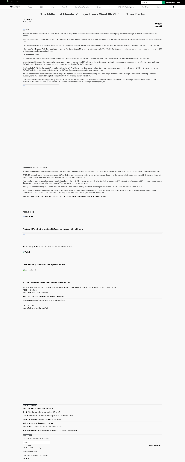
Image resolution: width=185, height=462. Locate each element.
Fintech (64, 7)
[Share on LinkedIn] (159, 24)
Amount (119, 49)
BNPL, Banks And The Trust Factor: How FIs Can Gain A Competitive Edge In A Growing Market (67, 49)
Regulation (145, 7)
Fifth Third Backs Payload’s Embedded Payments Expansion (43, 296)
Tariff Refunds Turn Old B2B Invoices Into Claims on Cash (42, 427)
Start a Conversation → (31, 459)
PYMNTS (28, 20)
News (102, 287)
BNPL (53, 287)
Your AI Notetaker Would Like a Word (35, 293)
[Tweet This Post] (157, 24)
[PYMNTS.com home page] (14, 2)
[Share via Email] (161, 24)
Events (159, 7)
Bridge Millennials (62, 287)
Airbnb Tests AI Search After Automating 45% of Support (42, 419)
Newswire (169, 2)
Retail (52, 7)
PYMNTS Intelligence (126, 7)
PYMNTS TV (16, 7)
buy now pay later (75, 287)
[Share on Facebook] (156, 24)
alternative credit (38, 287)
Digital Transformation (82, 7)
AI (109, 7)
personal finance (110, 287)
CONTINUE (28, 445)
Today (30, 7)
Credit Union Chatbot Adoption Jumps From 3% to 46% (41, 412)
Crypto (99, 7)
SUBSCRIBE (176, 2)
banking (48, 287)
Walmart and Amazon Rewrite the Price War (38, 423)
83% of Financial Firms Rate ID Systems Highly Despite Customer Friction (48, 416)
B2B (41, 7)
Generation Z (86, 287)
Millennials (95, 287)
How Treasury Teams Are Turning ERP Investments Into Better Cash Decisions (50, 430)
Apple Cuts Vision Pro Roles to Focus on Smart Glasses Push (44, 300)
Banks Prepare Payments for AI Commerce (38, 408)
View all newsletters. (155, 445)
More (171, 7)
